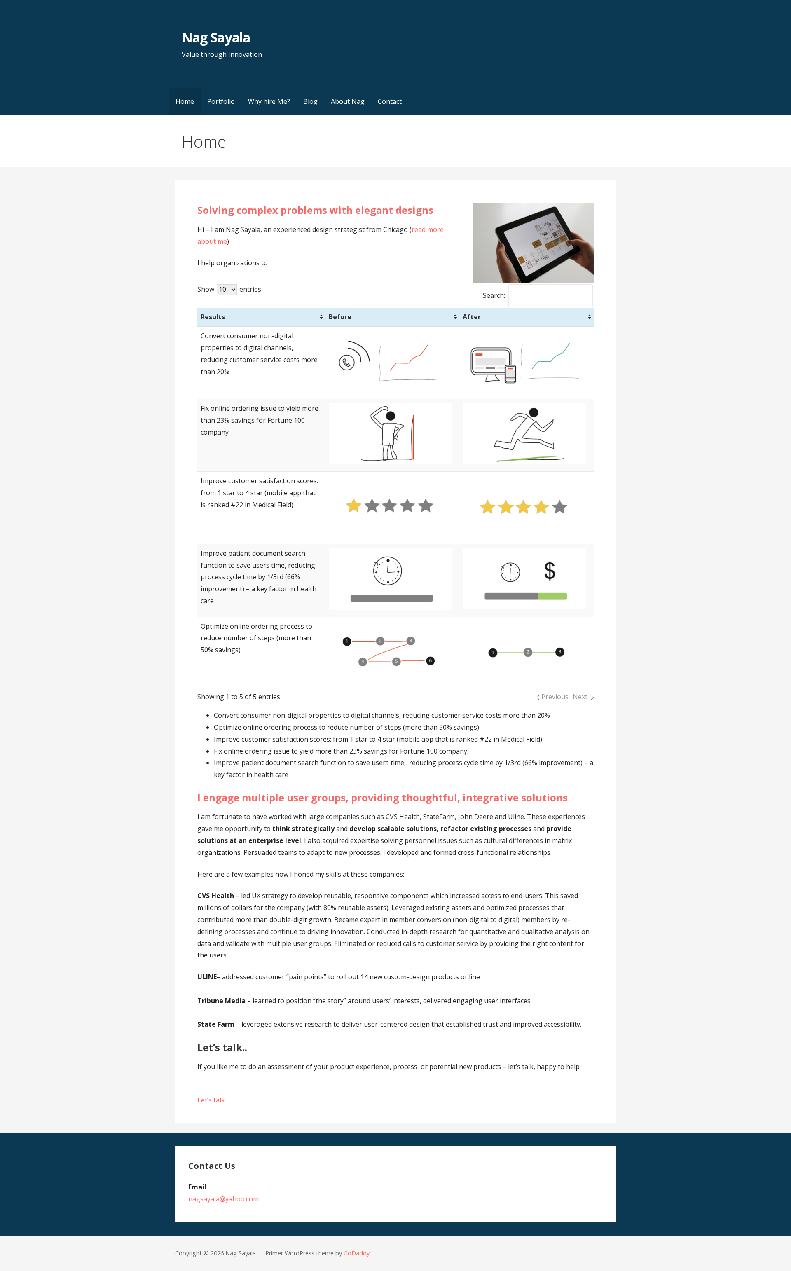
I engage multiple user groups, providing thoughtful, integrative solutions (382, 797)
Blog (310, 101)
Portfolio (221, 101)
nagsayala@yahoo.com (223, 1198)
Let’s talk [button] (211, 1100)
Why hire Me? (269, 101)
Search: (494, 295)
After (472, 316)
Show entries (229, 289)
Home (185, 101)
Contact (390, 101)
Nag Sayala (216, 37)
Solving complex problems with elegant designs (315, 210)
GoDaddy (357, 1253)
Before (340, 316)
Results (213, 316)
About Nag (348, 101)
